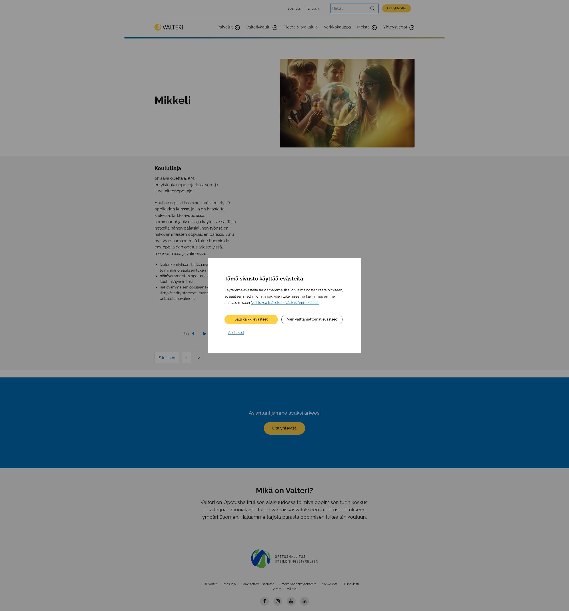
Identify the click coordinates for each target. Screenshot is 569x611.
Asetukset (236, 333)
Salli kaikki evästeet (251, 319)
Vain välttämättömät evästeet (312, 319)
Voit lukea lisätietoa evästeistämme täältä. (285, 302)
